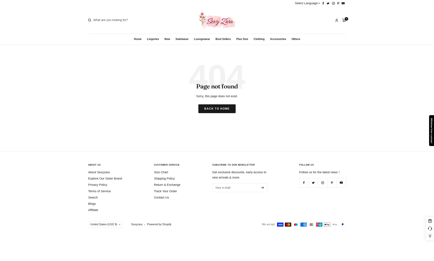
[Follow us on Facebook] (323, 3)
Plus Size (242, 39)
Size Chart (161, 172)
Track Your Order (165, 191)
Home (138, 39)
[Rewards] (430, 221)
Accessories (278, 39)
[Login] (336, 20)
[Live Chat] (430, 229)
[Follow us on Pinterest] (338, 3)
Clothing (259, 39)
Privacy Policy (97, 184)
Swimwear (182, 39)
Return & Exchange (167, 184)
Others (296, 39)
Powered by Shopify (159, 224)
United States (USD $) (103, 224)
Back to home (217, 108)
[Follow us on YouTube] (343, 3)
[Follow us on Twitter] (328, 3)
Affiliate (93, 210)
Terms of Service (99, 191)
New (167, 39)
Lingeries (153, 39)
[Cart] (344, 20)
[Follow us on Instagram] (333, 3)
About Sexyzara (99, 172)
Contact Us (161, 197)
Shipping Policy (164, 178)
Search (93, 197)
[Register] (262, 187)
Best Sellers (223, 39)
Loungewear (202, 39)
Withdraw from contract (431, 130)
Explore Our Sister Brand (105, 178)
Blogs (92, 203)
